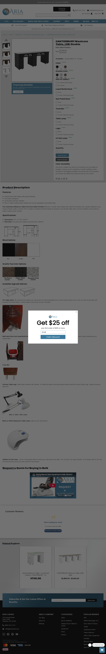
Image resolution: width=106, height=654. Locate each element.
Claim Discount (53, 337)
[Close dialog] (76, 312)
